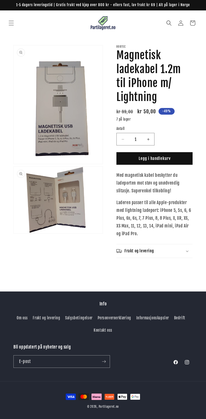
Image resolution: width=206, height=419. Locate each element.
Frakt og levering (46, 318)
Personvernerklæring (114, 318)
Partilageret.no (109, 407)
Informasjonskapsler (152, 318)
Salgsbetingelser (79, 318)
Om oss (22, 318)
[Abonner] (104, 361)
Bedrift (179, 318)
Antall (120, 128)
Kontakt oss (103, 330)
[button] (11, 23)
